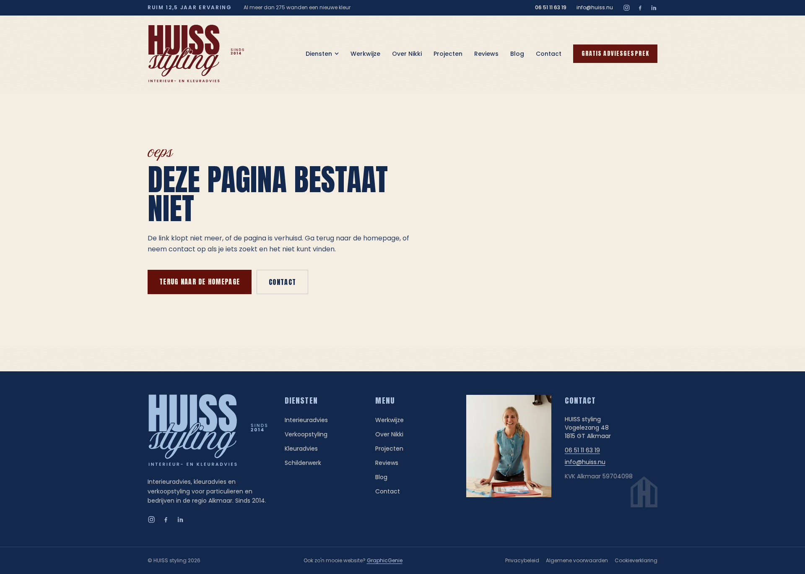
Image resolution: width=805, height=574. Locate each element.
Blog (517, 54)
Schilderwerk (303, 463)
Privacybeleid (522, 560)
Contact (548, 54)
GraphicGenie (384, 560)
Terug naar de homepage (199, 282)
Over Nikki (407, 54)
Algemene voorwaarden (577, 560)
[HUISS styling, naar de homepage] (196, 53)
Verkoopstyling (306, 434)
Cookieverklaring (636, 560)
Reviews (486, 54)
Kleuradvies (301, 448)
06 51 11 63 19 (550, 7)
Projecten (448, 54)
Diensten (319, 54)
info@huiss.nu (594, 7)
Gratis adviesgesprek (615, 53)
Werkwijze (365, 54)
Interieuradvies (306, 420)
